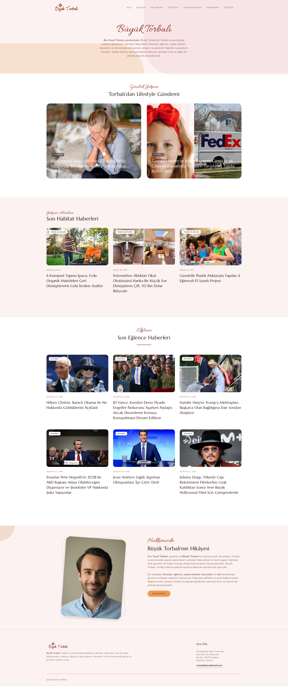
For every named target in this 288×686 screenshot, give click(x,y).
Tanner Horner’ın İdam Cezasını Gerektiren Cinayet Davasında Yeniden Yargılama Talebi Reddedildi (193, 166)
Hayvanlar (156, 7)
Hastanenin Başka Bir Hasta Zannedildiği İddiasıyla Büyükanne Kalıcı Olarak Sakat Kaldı (88, 166)
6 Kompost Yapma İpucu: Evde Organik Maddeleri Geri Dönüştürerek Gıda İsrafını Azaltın (74, 280)
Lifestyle (173, 7)
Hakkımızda (212, 7)
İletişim (228, 7)
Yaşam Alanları (192, 7)
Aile (129, 7)
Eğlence (141, 7)
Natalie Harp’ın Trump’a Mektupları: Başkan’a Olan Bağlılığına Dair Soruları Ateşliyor (210, 407)
